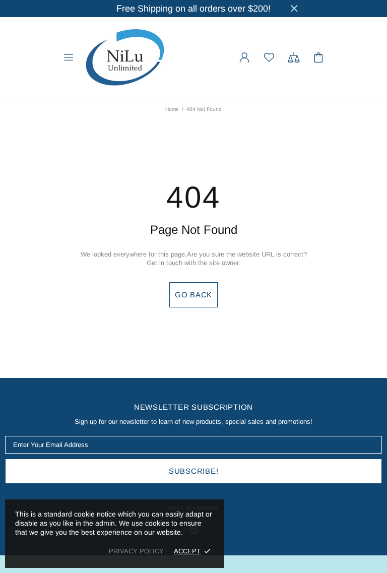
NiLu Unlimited (125, 57)
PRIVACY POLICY (136, 551)
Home (172, 109)
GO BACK (193, 294)
